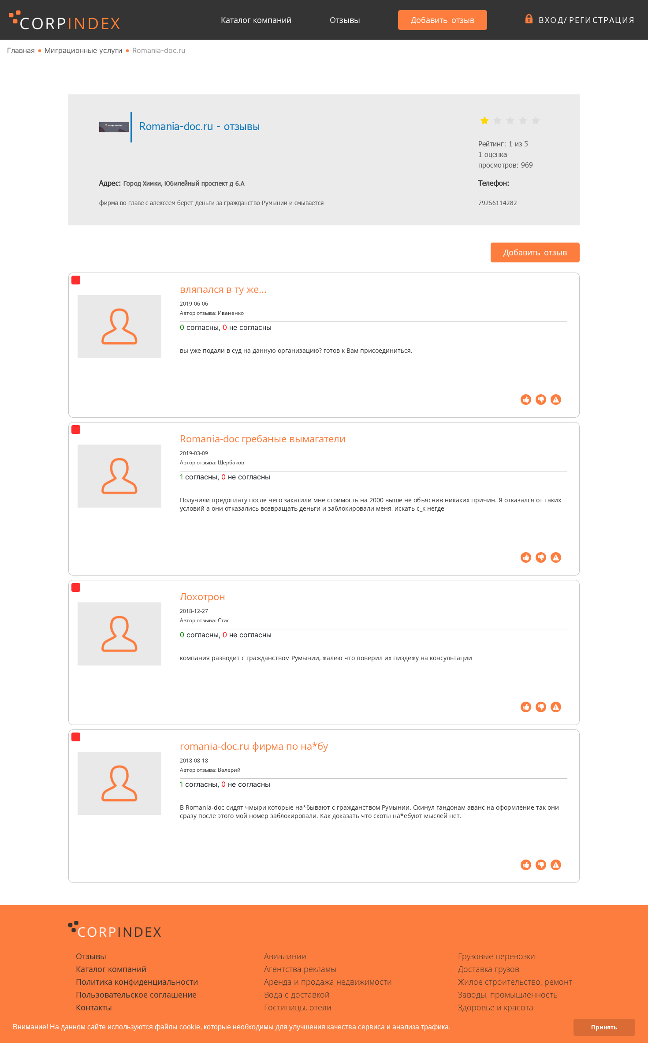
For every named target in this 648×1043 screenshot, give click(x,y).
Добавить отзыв (442, 20)
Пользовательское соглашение (136, 994)
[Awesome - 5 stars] (535, 121)
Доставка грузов (488, 969)
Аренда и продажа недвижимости (328, 981)
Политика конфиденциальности (137, 981)
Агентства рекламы (300, 969)
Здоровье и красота (495, 1007)
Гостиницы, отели (297, 1007)
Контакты (94, 1007)
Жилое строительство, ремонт (515, 981)
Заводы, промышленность (508, 994)
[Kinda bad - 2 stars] (497, 121)
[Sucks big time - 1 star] (484, 121)
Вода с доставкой (297, 994)
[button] (453, 1028)
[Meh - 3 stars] (510, 121)
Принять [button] (604, 1027)
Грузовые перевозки (496, 956)
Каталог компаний (256, 20)
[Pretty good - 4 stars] (523, 121)
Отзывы (345, 20)
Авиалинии (285, 956)
